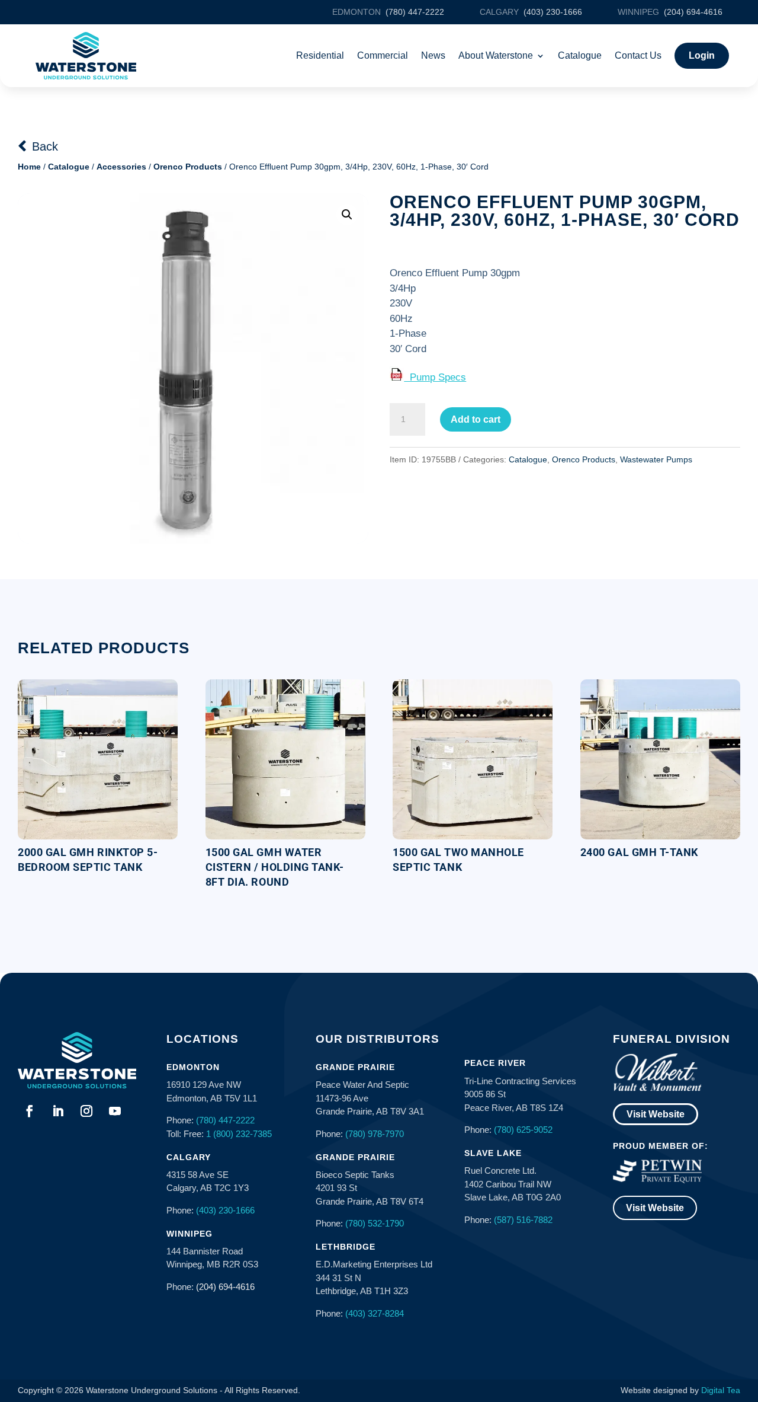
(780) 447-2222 (225, 1120)
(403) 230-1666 (225, 1210)
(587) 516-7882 (523, 1220)
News (433, 55)
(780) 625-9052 (523, 1130)
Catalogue (580, 55)
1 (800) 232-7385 (239, 1134)
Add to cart (475, 419)
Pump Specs (435, 377)
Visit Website (656, 1114)
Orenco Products (187, 166)
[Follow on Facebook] (29, 1111)
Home (29, 166)
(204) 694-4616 (225, 1287)
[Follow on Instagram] (86, 1111)
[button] (347, 214)
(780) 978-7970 (374, 1134)
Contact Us (638, 55)
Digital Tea (720, 1390)
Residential (320, 55)
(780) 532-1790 (374, 1223)
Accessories (121, 166)
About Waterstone (495, 55)
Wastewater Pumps (656, 459)
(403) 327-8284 (374, 1313)
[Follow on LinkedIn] (58, 1111)
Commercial (382, 55)
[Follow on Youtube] (115, 1111)
